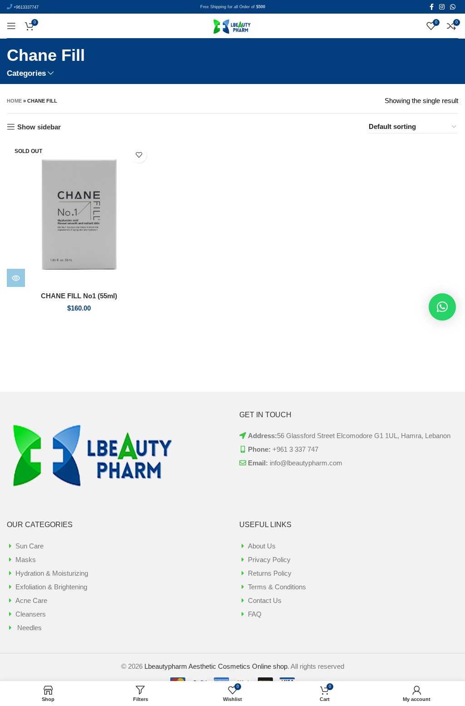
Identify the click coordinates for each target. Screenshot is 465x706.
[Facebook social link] (431, 7)
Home (14, 101)
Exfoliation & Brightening (51, 587)
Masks (25, 559)
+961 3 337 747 (295, 449)
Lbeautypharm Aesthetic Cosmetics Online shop (215, 666)
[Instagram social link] (441, 7)
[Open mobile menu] (11, 26)
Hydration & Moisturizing (51, 573)
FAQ (255, 614)
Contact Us (265, 600)
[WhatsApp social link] (452, 7)
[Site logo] (232, 25)
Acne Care (31, 600)
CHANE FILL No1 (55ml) (79, 296)
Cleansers (30, 614)
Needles (28, 628)
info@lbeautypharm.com (306, 463)
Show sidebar (39, 127)
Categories (26, 73)
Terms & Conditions (277, 587)
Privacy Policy (269, 559)
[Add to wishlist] (139, 155)
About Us (262, 546)
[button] (442, 307)
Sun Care (29, 546)
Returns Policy (270, 573)
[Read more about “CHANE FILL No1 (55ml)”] (16, 278)
